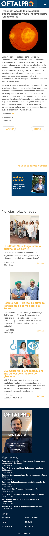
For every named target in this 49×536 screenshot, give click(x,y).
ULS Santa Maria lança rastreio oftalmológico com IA (22, 247)
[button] (45, 4)
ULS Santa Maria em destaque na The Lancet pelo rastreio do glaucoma (24, 373)
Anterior (9, 128)
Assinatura (6, 517)
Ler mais (40, 263)
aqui (13, 113)
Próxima (38, 128)
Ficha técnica (7, 526)
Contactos (29, 526)
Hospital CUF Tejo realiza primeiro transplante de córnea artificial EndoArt (24, 305)
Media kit (28, 522)
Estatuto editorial (31, 517)
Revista (4, 522)
